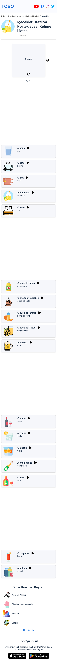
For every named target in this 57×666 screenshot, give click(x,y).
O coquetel (23, 553)
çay (19, 180)
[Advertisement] (28, 114)
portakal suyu (23, 316)
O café (21, 162)
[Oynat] (28, 147)
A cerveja (22, 342)
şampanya (22, 466)
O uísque (22, 447)
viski (19, 451)
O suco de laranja (26, 312)
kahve (20, 166)
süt (18, 210)
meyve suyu (22, 330)
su (18, 151)
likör (19, 480)
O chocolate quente (28, 298)
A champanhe (24, 462)
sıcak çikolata (23, 301)
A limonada (23, 192)
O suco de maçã (26, 283)
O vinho (21, 418)
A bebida (22, 568)
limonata (21, 195)
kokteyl (20, 556)
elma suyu (22, 286)
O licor (21, 477)
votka (19, 436)
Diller (3, 16)
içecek (20, 571)
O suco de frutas (26, 327)
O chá (20, 177)
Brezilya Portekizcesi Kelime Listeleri (23, 16)
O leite (21, 207)
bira (19, 345)
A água (21, 148)
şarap (19, 421)
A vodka (21, 433)
